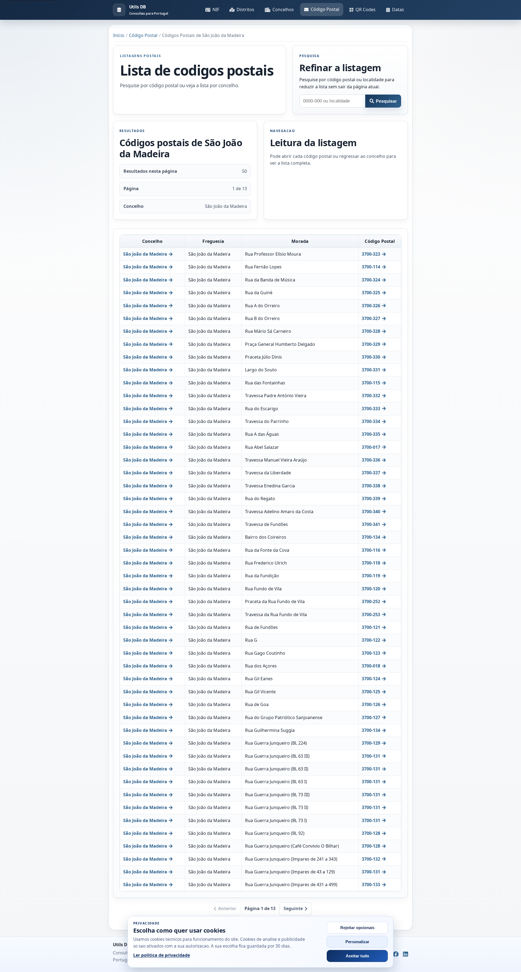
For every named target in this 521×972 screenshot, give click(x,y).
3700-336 (371, 460)
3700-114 (371, 267)
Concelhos (283, 9)
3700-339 (371, 498)
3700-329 (371, 344)
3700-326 (371, 306)
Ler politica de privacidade (161, 955)
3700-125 (371, 692)
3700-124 (371, 679)
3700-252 (371, 601)
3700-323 (371, 254)
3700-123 (371, 653)
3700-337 (371, 473)
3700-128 (371, 833)
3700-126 (371, 704)
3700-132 (371, 859)
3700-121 (371, 627)
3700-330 (371, 357)
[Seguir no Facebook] (396, 954)
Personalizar (357, 942)
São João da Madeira (145, 254)
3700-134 (371, 537)
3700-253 (371, 614)
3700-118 (371, 563)
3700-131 (371, 756)
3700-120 (371, 589)
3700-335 (371, 434)
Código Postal (325, 9)
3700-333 (371, 409)
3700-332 (371, 396)
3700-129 (371, 743)
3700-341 (371, 524)
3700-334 (371, 421)
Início (118, 35)
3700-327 (371, 318)
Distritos (245, 9)
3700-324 (371, 280)
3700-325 (371, 293)
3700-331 (371, 370)
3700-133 (371, 885)
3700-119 (371, 576)
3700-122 (371, 640)
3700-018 (371, 666)
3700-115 (371, 383)
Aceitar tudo (357, 956)
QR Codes (365, 9)
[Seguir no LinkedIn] (405, 954)
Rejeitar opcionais (357, 928)
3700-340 (371, 512)
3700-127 (371, 717)
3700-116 (371, 550)
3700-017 (371, 447)
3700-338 (371, 486)
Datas (398, 9)
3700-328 (371, 331)
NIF (215, 9)
